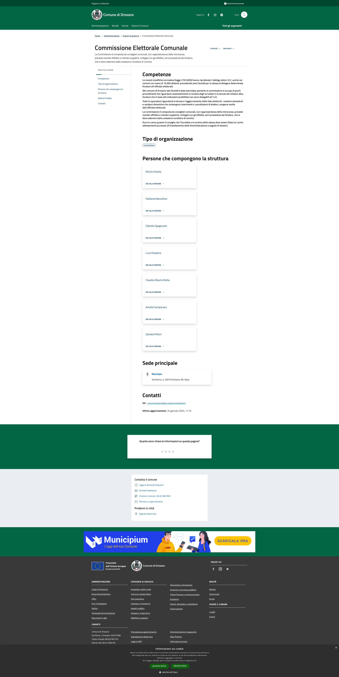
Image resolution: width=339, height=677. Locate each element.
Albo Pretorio (176, 636)
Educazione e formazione (181, 585)
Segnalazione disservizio (142, 636)
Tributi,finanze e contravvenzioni (185, 594)
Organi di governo (131, 35)
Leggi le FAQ (136, 641)
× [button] (336, 648)
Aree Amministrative (101, 594)
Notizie (212, 589)
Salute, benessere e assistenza (184, 604)
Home (97, 35)
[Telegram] (220, 14)
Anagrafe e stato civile (141, 589)
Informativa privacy (179, 641)
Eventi (212, 616)
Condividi (214, 48)
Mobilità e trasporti (139, 617)
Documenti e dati (99, 617)
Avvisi (212, 598)
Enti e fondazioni (99, 603)
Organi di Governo (100, 589)
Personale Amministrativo (103, 613)
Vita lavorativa (137, 598)
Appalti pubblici (138, 608)
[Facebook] (207, 14)
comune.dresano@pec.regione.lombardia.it (167, 403)
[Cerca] (244, 15)
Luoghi (212, 612)
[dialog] (169, 661)
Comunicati (214, 594)
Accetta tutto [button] (159, 666)
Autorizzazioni (176, 608)
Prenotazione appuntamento (144, 631)
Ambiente (174, 599)
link (195, 660)
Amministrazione (111, 35)
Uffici (94, 598)
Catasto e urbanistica (140, 613)
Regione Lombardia (100, 3)
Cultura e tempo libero (141, 594)
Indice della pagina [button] (105, 70)
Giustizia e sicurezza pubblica (183, 589)
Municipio (157, 374)
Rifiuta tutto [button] (180, 666)
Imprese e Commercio (140, 603)
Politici (95, 608)
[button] (169, 672)
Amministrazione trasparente (183, 631)
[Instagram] (214, 14)
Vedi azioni (227, 48)
